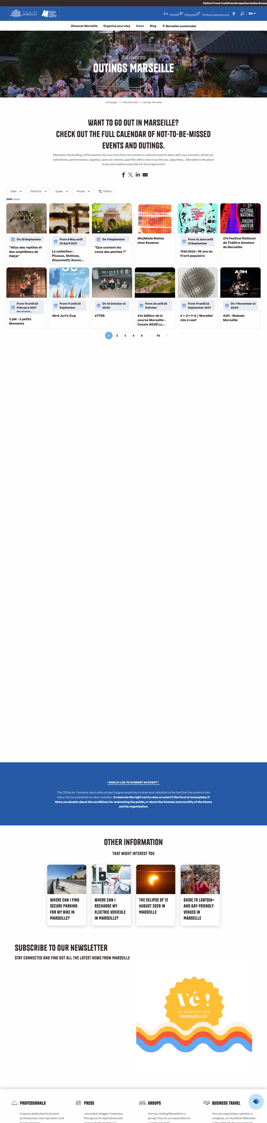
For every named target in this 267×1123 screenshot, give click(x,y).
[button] (242, 13)
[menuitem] (34, 13)
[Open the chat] (256, 1101)
